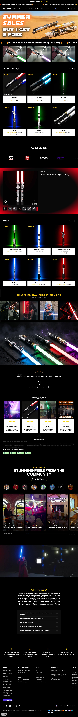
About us (20, 677)
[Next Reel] (73, 533)
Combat (63, 97)
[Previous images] (2, 310)
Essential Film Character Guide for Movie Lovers (58, 671)
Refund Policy (39, 672)
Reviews (43, 9)
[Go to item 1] (5, 209)
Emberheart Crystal (39, 249)
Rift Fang (14, 282)
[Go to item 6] (29, 209)
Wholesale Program (40, 682)
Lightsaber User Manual (24, 670)
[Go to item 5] (24, 209)
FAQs (19, 675)
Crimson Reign (63, 282)
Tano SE (63, 130)
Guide (36, 9)
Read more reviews (39, 439)
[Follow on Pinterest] (13, 706)
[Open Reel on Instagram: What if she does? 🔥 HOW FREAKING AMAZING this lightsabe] (13, 512)
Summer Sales (23, 9)
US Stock (31, 9)
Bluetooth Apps (22, 672)
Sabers (15, 9)
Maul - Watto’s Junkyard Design (55, 174)
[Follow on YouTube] (16, 706)
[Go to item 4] (19, 209)
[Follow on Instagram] (10, 706)
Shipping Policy (39, 675)
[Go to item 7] (34, 209)
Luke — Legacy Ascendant (14, 249)
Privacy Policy (39, 670)
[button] (38, 436)
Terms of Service (40, 677)
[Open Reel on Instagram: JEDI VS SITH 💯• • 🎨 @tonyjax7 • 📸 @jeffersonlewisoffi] (35, 512)
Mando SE (14, 97)
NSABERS (42, 171)
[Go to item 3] (15, 209)
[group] (39, 25)
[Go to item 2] (10, 209)
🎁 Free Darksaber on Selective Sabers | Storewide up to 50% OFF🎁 (32, 4)
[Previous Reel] (70, 533)
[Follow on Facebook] (4, 706)
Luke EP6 (39, 130)
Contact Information (23, 679)
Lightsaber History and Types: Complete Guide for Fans (58, 675)
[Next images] (75, 310)
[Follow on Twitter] (7, 706)
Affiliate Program (40, 679)
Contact (49, 9)
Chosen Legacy (39, 282)
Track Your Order (22, 682)
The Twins (39, 97)
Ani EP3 (14, 130)
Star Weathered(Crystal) (63, 249)
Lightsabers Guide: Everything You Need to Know (58, 678)
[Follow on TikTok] (19, 706)
